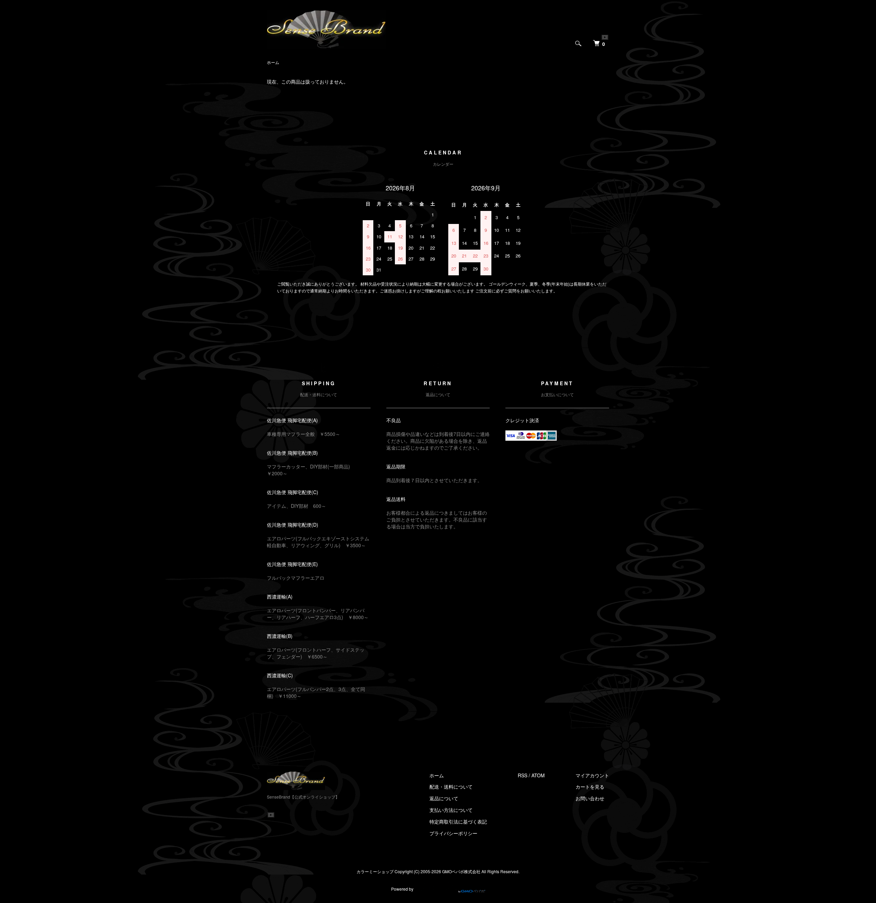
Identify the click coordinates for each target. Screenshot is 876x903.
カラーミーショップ (375, 871)
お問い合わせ (590, 798)
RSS (522, 775)
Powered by (402, 889)
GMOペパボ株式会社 (461, 871)
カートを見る (590, 786)
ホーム (273, 62)
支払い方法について (451, 809)
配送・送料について (451, 786)
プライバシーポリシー (453, 833)
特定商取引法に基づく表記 (458, 821)
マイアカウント (592, 775)
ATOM (538, 775)
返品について (443, 798)
